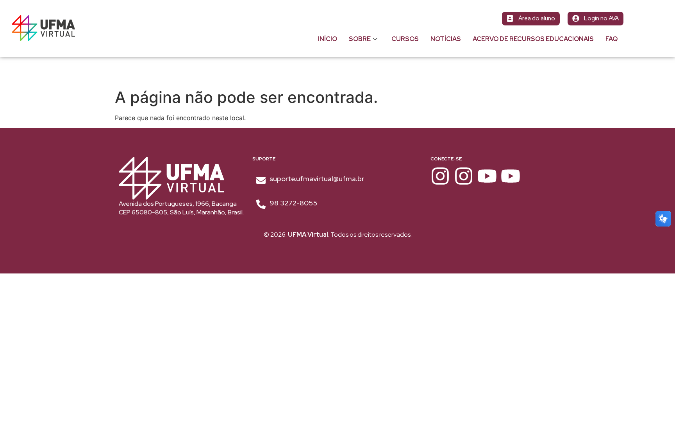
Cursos (405, 39)
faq (611, 39)
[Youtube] (487, 177)
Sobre (360, 39)
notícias (445, 39)
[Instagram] (440, 177)
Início (327, 39)
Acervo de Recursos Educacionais (533, 39)
